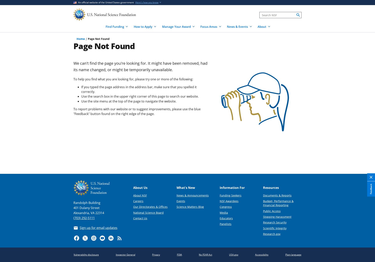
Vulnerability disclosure (86, 254)
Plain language (293, 254)
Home (81, 39)
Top (366, 156)
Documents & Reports (277, 195)
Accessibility (261, 254)
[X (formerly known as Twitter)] (85, 238)
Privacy (156, 254)
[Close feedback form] (371, 177)
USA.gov (233, 254)
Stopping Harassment (277, 217)
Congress (226, 207)
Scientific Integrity (275, 228)
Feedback (371, 189)
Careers (138, 201)
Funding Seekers (230, 195)
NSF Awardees (229, 201)
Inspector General (125, 254)
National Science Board (148, 212)
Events (181, 201)
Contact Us (140, 218)
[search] (298, 15)
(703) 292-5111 (84, 218)
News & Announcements (193, 195)
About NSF (140, 195)
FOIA (179, 254)
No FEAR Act (205, 254)
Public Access (272, 211)
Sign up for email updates (98, 228)
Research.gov (271, 234)
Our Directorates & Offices (150, 207)
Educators (226, 218)
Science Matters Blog (190, 207)
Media (224, 212)
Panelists (225, 224)
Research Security (275, 222)
